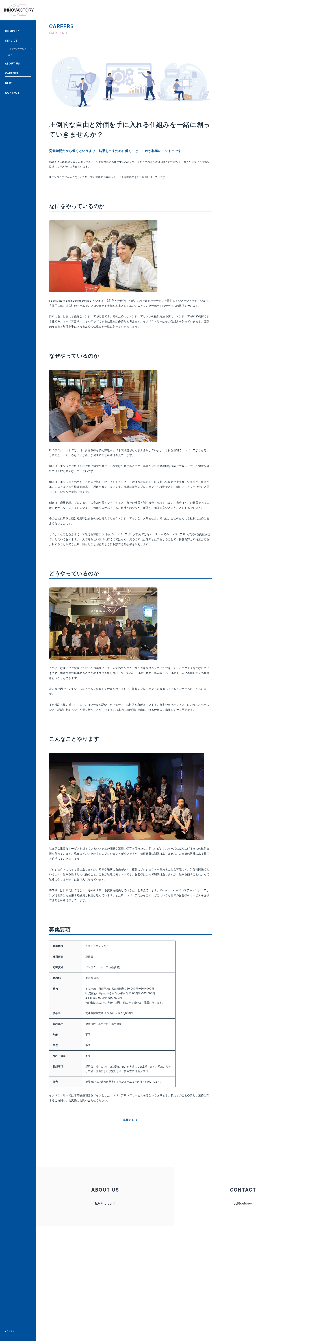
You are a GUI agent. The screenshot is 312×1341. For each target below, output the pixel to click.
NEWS (9, 83)
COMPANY (12, 31)
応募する (128, 1119)
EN (13, 1330)
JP (7, 1330)
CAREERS (11, 73)
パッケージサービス (17, 48)
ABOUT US (12, 63)
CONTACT (12, 92)
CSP (10, 55)
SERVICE (11, 40)
